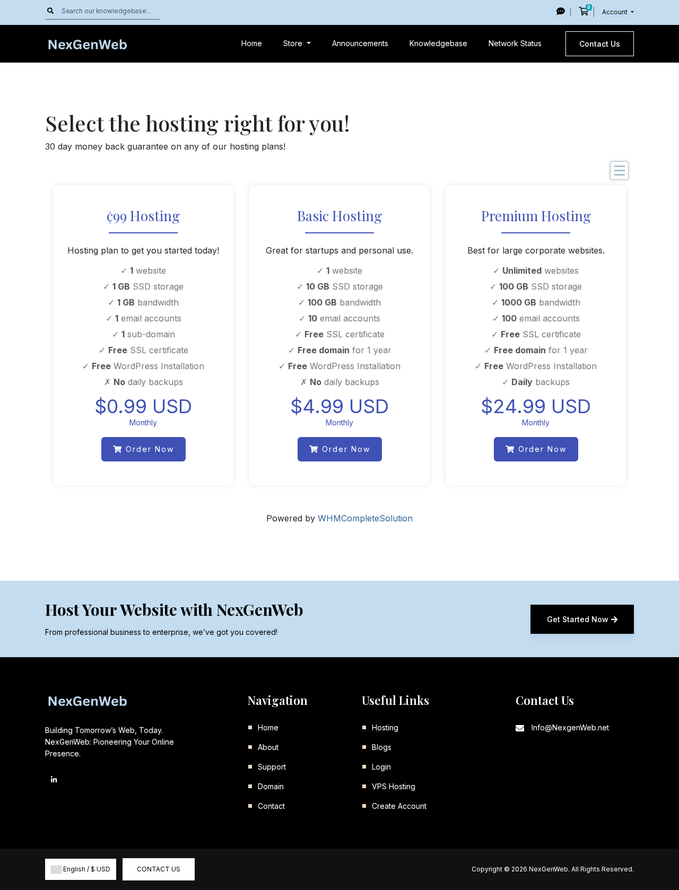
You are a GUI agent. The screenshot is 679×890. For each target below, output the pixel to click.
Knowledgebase (438, 43)
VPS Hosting (393, 786)
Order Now (148, 448)
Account (615, 12)
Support (272, 766)
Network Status (515, 43)
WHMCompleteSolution (365, 518)
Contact (271, 805)
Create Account (399, 805)
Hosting (385, 727)
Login (381, 766)
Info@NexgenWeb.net (570, 727)
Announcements (360, 43)
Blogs (381, 747)
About (268, 747)
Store (293, 43)
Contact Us (599, 43)
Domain (271, 786)
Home (251, 43)
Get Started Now (577, 619)
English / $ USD (86, 869)
